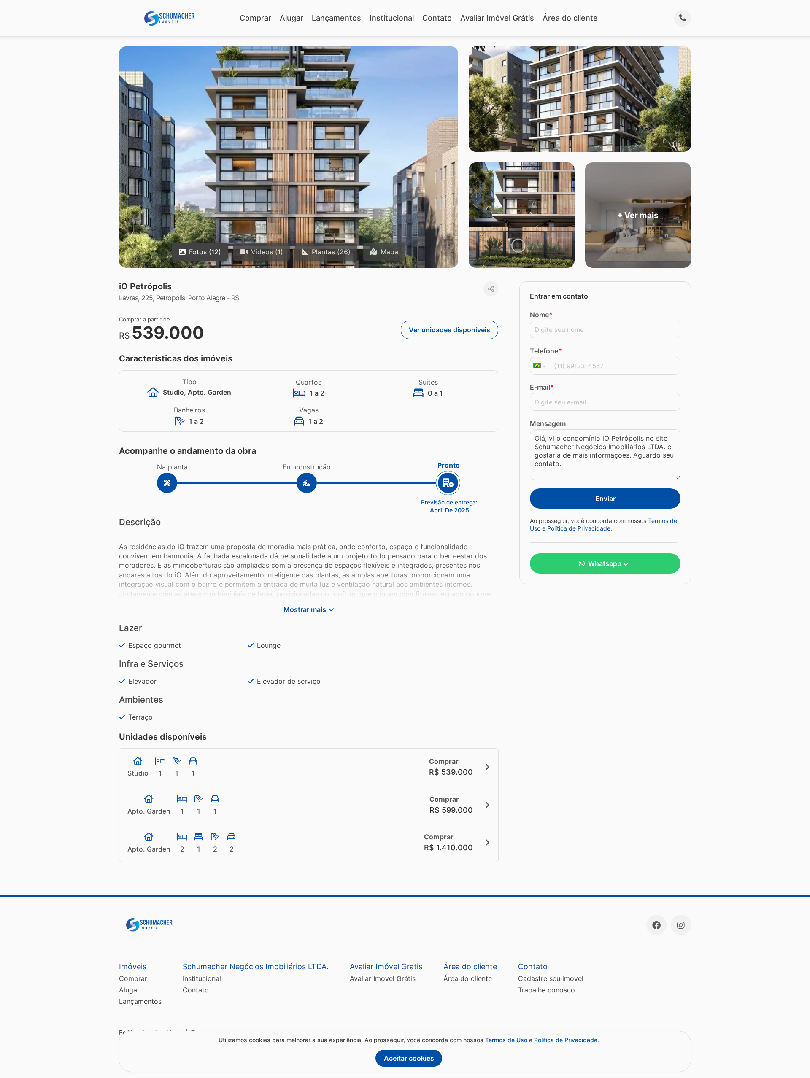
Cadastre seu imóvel (550, 978)
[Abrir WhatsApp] (789, 1057)
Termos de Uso (506, 1039)
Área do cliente (570, 17)
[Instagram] (681, 925)
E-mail (542, 387)
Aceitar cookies (409, 1058)
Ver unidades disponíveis (449, 330)
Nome (541, 314)
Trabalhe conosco (546, 990)
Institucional (392, 17)
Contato (437, 17)
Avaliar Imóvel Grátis (497, 17)
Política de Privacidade (578, 528)
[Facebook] (656, 925)
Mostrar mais (305, 609)
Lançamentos (336, 17)
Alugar (291, 17)
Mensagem (548, 423)
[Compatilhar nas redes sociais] (490, 288)
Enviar (605, 498)
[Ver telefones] (682, 18)
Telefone (546, 351)
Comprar (255, 17)
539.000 (168, 332)
